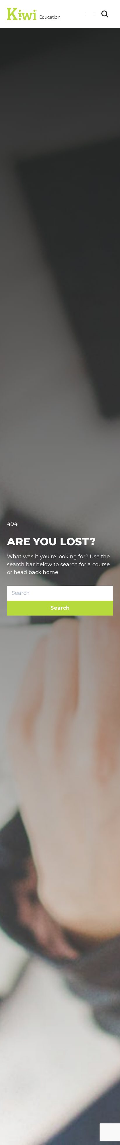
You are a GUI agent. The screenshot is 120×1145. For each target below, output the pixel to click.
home (50, 572)
